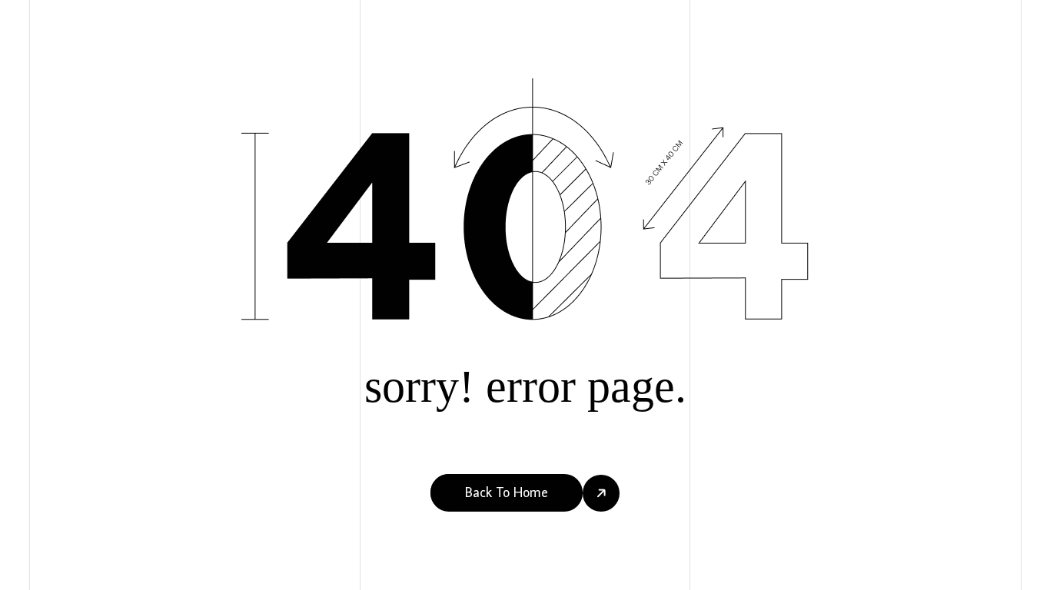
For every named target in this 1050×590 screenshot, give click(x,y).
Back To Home (506, 492)
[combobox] (24, 575)
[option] (42, 575)
